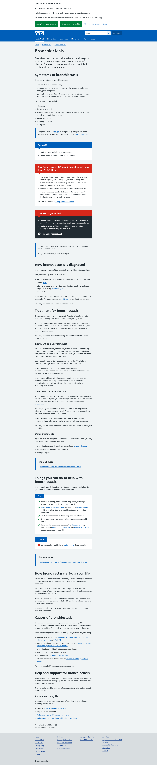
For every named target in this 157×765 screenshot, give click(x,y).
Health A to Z (46, 45)
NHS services (51, 39)
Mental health (76, 39)
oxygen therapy (80, 446)
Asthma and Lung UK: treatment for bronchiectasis (60, 467)
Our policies (106, 748)
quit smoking (69, 545)
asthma (79, 643)
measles (85, 637)
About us (105, 737)
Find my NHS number (64, 740)
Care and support (90, 39)
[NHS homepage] (39, 33)
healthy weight (82, 507)
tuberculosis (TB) (74, 637)
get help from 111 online (64, 202)
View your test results (64, 743)
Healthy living (63, 39)
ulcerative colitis (72, 659)
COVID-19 (57, 640)
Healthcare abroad (63, 748)
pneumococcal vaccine (61, 527)
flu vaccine (76, 525)
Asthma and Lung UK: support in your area (54, 715)
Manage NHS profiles (87, 737)
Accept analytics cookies (46, 24)
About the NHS (62, 746)
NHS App (60, 737)
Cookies (105, 751)
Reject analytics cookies (71, 24)
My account (117, 33)
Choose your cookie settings (95, 24)
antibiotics (39, 404)
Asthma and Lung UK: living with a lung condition (57, 718)
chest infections (82, 134)
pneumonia (62, 637)
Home (37, 45)
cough (56, 132)
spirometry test (58, 289)
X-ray (45, 283)
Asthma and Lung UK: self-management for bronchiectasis (63, 562)
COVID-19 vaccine (81, 527)
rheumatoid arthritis (60, 656)
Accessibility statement (110, 745)
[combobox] (96, 33)
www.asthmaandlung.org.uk (56, 708)
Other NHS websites (86, 740)
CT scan (66, 299)
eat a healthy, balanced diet (52, 507)
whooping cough (44, 640)
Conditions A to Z (60, 45)
